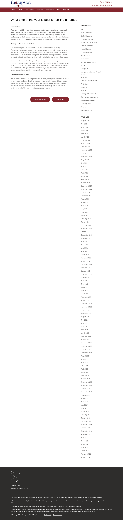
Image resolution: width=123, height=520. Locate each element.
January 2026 (85, 143)
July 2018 (84, 437)
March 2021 (85, 333)
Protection (84, 84)
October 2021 (85, 310)
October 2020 (85, 349)
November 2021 (86, 307)
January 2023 (85, 261)
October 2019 (85, 388)
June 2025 (84, 166)
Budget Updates (86, 36)
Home (14, 9)
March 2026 (85, 137)
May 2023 (84, 248)
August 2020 (85, 356)
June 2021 (84, 323)
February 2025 (86, 179)
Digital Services (50, 9)
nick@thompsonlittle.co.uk (20, 488)
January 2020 (85, 379)
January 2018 (85, 457)
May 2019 (84, 405)
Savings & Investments (88, 94)
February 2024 (86, 219)
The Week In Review (88, 100)
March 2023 (85, 254)
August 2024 (85, 199)
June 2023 (84, 245)
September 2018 (86, 431)
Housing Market (86, 52)
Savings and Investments (89, 97)
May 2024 (84, 209)
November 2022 (86, 268)
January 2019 (85, 418)
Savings (83, 90)
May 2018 (84, 444)
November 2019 (86, 385)
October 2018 (85, 428)
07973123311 (16, 486)
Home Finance (86, 49)
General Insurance (87, 46)
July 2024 (84, 202)
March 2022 (85, 294)
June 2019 (84, 402)
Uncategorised (86, 103)
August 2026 (85, 120)
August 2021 (85, 317)
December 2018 (86, 421)
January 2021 (85, 339)
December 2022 (86, 264)
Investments (85, 59)
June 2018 (84, 441)
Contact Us (66, 9)
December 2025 (86, 147)
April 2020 (84, 369)
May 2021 (84, 326)
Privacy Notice (57, 515)
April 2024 (84, 212)
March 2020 (85, 372)
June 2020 (84, 362)
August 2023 (85, 238)
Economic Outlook (87, 39)
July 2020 (84, 359)
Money (83, 65)
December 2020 (86, 343)
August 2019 (85, 395)
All (82, 29)
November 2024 (86, 189)
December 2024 (86, 186)
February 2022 (86, 297)
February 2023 (86, 258)
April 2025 (84, 173)
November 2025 (86, 150)
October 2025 (85, 153)
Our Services (30, 9)
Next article (60, 99)
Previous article (40, 99)
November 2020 (86, 346)
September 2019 (86, 392)
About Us (21, 9)
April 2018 (84, 447)
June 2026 (84, 127)
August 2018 (85, 434)
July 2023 (84, 241)
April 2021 (84, 330)
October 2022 (85, 271)
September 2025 (86, 156)
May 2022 (84, 287)
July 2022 (84, 281)
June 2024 (84, 205)
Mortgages (84, 68)
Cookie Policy (48, 515)
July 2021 (84, 320)
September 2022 (86, 274)
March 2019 (85, 411)
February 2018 (86, 454)
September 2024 (86, 196)
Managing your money (88, 62)
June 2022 (84, 284)
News (58, 9)
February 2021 (86, 336)
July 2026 (84, 124)
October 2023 (85, 232)
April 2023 (84, 251)
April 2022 (84, 290)
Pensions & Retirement (89, 81)
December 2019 (86, 382)
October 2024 (85, 192)
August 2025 (85, 160)
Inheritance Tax (86, 55)
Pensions (84, 77)
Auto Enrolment (86, 33)
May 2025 (84, 170)
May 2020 (84, 366)
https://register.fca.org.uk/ (93, 501)
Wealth (83, 107)
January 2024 (85, 222)
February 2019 (86, 415)
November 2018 (86, 424)
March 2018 (85, 451)
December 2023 (86, 225)
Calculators (40, 9)
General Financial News (89, 42)
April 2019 (84, 408)
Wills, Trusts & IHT (87, 110)
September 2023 (86, 235)
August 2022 (85, 277)
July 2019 (84, 398)
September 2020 (86, 353)
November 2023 (86, 228)
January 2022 (85, 300)
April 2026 (84, 134)
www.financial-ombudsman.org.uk (61, 511)
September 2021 (86, 313)
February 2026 (86, 140)
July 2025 (84, 163)
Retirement (84, 87)
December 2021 (86, 304)
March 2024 (85, 215)
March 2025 (85, 176)
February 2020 (86, 375)
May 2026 (84, 130)
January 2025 (85, 183)
